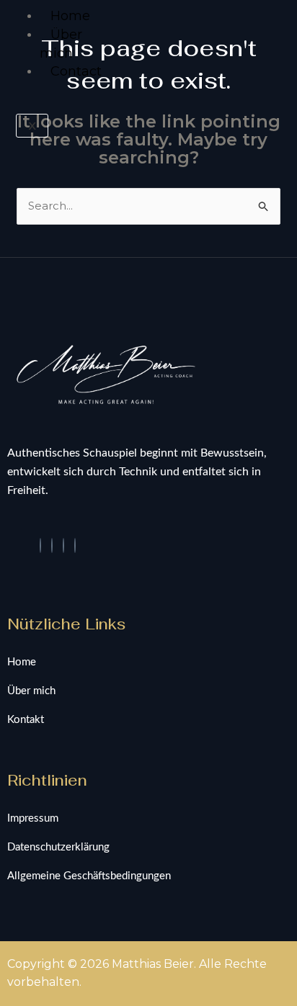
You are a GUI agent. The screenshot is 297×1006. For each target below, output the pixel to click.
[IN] (52, 545)
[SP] (75, 545)
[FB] (40, 545)
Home (70, 16)
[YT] (63, 545)
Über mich (61, 44)
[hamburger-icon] (23, 13)
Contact (76, 71)
